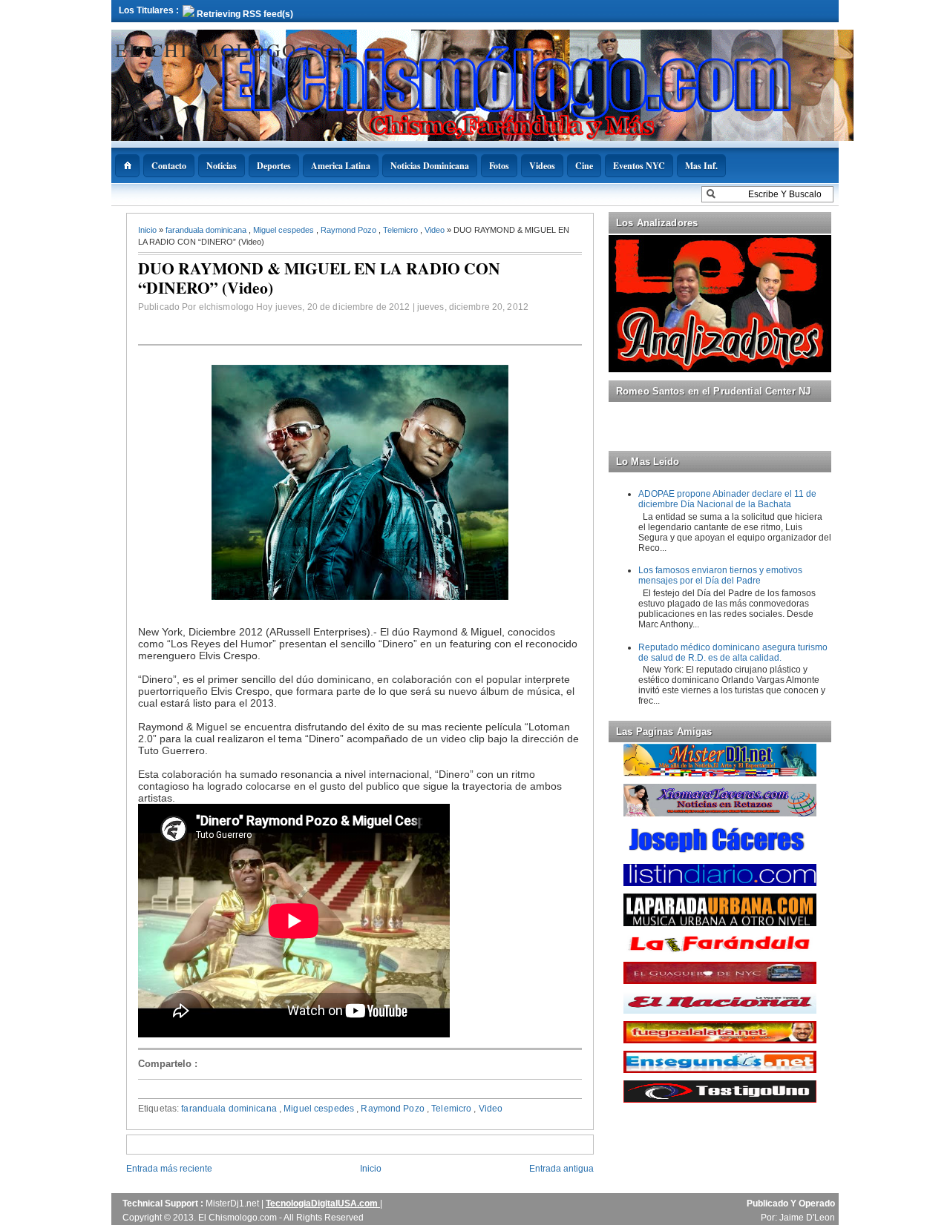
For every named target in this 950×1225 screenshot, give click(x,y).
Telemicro (401, 229)
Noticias (221, 165)
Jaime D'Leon (807, 1217)
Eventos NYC (639, 165)
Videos (542, 165)
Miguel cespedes (284, 229)
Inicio (148, 229)
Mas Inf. (701, 165)
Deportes (274, 165)
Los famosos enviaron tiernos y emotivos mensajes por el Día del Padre (720, 575)
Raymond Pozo (350, 229)
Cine (584, 165)
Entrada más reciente (169, 1168)
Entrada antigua (561, 1168)
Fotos (499, 165)
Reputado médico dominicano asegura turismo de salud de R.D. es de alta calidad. (733, 652)
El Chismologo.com (235, 49)
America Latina (340, 165)
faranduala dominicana (207, 229)
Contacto (168, 165)
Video (436, 229)
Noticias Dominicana (429, 165)
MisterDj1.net (233, 1203)
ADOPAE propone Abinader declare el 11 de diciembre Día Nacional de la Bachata (727, 499)
